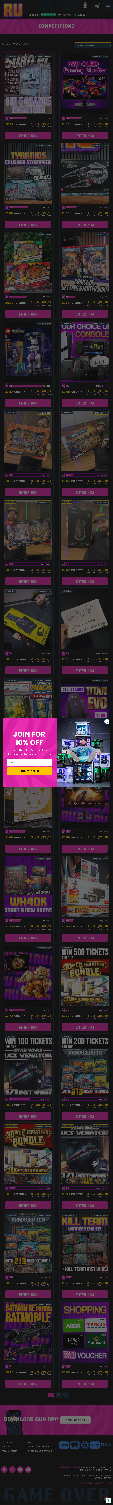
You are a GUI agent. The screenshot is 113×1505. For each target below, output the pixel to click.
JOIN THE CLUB (29, 771)
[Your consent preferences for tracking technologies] (108, 1500)
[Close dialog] (106, 721)
